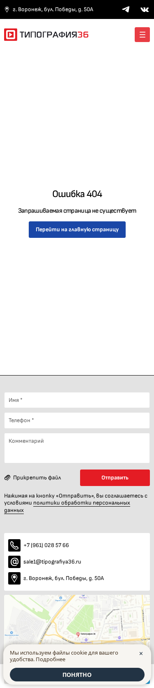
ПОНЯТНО (77, 675)
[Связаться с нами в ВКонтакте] (144, 9)
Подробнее (50, 659)
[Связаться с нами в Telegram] (126, 9)
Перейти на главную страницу (77, 229)
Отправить (115, 477)
